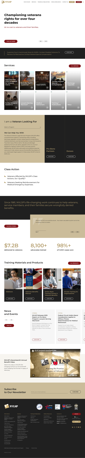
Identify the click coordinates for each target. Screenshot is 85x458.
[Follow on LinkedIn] (72, 427)
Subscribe (75, 391)
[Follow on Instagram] (80, 427)
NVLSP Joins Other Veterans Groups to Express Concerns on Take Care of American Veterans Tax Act (68, 318)
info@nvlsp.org (63, 423)
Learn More (10, 298)
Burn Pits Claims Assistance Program (8, 427)
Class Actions (7, 423)
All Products (74, 263)
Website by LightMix (7, 452)
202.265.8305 (62, 421)
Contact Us (65, 1)
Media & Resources (56, 1)
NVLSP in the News (47, 417)
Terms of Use (34, 448)
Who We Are (27, 1)
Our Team (6, 433)
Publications (33, 416)
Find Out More (11, 41)
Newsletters (46, 419)
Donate (79, 1)
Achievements (7, 442)
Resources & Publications (49, 421)
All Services (74, 66)
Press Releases (47, 416)
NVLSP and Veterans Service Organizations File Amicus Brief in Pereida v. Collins (42, 317)
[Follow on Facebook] (76, 427)
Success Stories (11, 226)
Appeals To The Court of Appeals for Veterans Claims (9, 418)
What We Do (6, 416)
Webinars (32, 417)
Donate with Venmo (76, 418)
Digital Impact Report (48, 422)
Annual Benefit (7, 443)
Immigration (20, 440)
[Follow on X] (74, 427)
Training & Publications (43, 1)
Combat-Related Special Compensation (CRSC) (22, 425)
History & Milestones (8, 435)
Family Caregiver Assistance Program (8, 430)
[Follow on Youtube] (78, 427)
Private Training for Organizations (34, 420)
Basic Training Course (35, 422)
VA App (71, 1)
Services (34, 1)
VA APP (76, 421)
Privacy (27, 448)
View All (9, 325)
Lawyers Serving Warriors (9, 421)
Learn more (69, 52)
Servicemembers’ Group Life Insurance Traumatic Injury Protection (22, 437)
